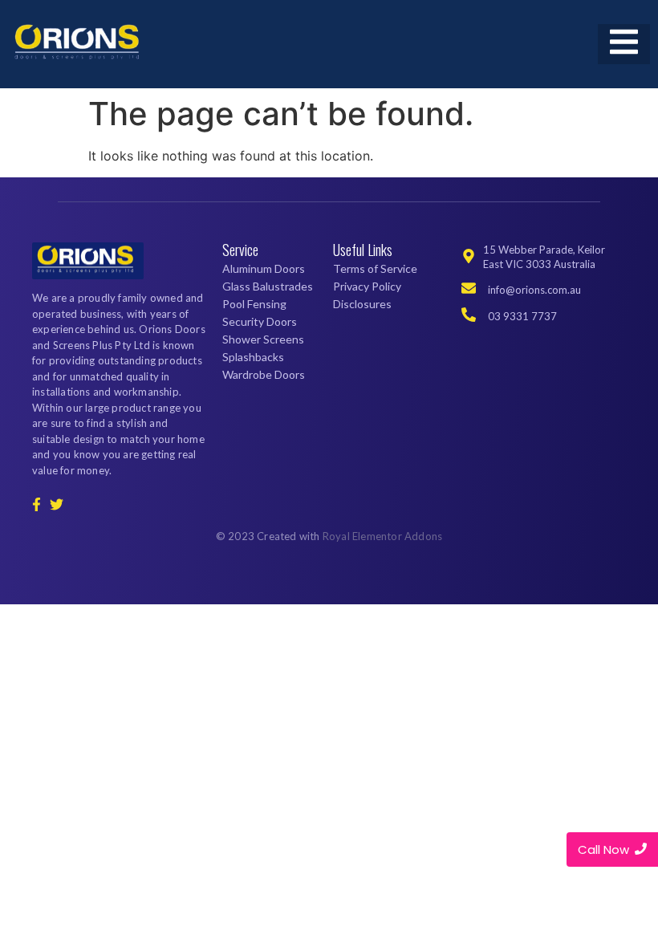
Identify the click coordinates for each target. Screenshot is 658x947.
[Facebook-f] (36, 505)
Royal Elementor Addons (382, 536)
